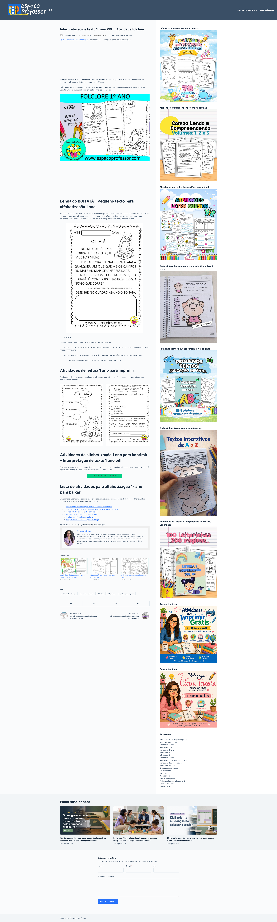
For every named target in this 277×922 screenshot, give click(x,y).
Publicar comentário (108, 901)
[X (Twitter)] (93, 603)
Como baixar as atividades (247, 10)
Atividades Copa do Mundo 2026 (173, 760)
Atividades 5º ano (167, 758)
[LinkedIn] (138, 603)
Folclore (111, 594)
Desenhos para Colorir (169, 768)
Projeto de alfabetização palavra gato (81, 514)
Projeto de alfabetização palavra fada (81, 517)
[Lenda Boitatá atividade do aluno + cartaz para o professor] (74, 566)
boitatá (101, 594)
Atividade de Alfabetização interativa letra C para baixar (89, 507)
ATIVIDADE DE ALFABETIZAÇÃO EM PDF (104, 476)
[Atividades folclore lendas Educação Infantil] (135, 566)
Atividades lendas (87, 594)
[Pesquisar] (50, 10)
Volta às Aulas (165, 786)
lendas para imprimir (126, 594)
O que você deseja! (267, 10)
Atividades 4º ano (167, 755)
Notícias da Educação (169, 784)
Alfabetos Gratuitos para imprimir (173, 739)
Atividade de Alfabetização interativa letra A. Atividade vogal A (92, 509)
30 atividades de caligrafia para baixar (82, 512)
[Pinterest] (116, 603)
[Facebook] (71, 603)
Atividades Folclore (68, 594)
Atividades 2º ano (167, 747)
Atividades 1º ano (167, 745)
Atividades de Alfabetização (122, 35)
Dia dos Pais (165, 776)
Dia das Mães (165, 771)
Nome (101, 866)
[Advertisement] (105, 60)
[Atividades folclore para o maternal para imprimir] (104, 566)
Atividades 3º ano (167, 752)
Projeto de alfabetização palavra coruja (82, 520)
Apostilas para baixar (168, 742)
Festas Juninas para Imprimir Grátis (174, 781)
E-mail (129, 866)
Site (154, 866)
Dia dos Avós (165, 773)
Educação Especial (167, 778)
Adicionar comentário (106, 876)
